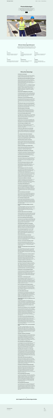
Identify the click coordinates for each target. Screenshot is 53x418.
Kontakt (26, 12)
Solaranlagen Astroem (9, 408)
